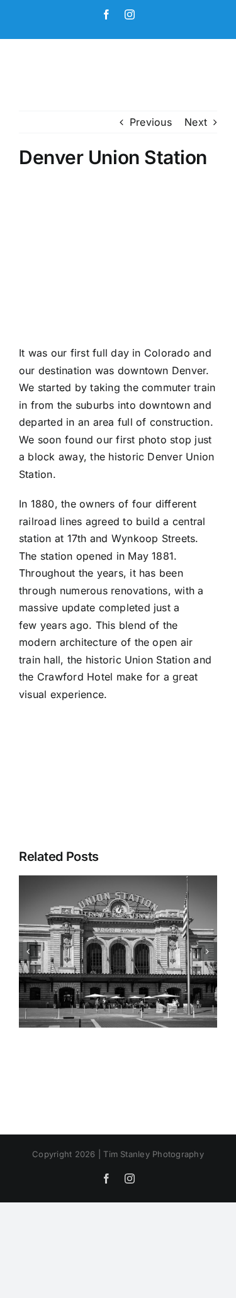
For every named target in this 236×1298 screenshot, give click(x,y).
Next (195, 122)
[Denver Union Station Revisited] (118, 881)
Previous (151, 122)
